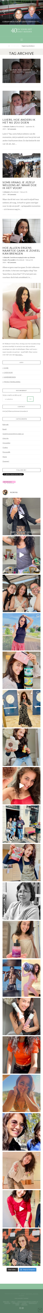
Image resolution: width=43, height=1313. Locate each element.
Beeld (5, 429)
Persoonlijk (11, 260)
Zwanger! (6, 461)
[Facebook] (20, 1308)
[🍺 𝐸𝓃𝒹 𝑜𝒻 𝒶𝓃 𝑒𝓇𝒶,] (21, 824)
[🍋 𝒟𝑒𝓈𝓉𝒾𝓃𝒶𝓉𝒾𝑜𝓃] (21, 670)
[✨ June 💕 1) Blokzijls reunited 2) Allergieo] (21, 593)
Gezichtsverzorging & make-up (19, 257)
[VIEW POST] (21, 103)
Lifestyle (6, 126)
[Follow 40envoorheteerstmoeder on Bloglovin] (9, 482)
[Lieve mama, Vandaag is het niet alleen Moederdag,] (21, 901)
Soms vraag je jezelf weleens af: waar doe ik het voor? (20, 185)
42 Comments (11, 262)
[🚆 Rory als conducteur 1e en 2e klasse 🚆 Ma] (21, 516)
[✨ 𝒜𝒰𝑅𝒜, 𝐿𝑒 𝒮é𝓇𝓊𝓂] (21, 939)
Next (38, 12)
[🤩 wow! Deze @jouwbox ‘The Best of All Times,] (21, 555)
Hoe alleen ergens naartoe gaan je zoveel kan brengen (21, 250)
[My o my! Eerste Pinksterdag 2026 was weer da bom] (21, 785)
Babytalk (6, 257)
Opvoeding (6, 443)
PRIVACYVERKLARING (12, 382)
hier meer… (19, 355)
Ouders (12, 126)
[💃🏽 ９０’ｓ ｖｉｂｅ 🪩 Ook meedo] (21, 1209)
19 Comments (11, 194)
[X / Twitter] (23, 1308)
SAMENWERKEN (10, 377)
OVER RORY (8, 372)
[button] (21, 39)
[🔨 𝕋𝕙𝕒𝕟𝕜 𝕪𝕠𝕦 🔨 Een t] (21, 1170)
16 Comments (11, 129)
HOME (6, 368)
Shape (5, 457)
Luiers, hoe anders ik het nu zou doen (19, 121)
